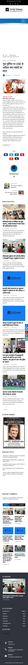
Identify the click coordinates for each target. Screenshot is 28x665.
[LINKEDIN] (17, 154)
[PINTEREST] (22, 154)
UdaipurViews (6, 145)
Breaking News (6, 60)
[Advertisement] (14, 40)
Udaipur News (13, 60)
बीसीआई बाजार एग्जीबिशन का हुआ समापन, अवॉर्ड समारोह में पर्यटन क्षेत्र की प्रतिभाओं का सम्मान (14, 224)
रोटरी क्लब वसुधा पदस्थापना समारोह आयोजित (11, 192)
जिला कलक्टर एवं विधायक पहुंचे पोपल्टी (16, 185)
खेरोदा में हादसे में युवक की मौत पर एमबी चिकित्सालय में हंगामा (19, 537)
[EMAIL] (17, 158)
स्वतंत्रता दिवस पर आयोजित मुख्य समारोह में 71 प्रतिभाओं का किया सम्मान (13, 498)
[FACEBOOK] (6, 154)
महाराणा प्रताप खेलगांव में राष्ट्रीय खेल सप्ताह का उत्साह (20, 555)
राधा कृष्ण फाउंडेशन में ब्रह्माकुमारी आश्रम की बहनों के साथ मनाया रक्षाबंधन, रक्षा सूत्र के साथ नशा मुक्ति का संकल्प (13, 474)
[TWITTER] (11, 154)
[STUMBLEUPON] (11, 158)
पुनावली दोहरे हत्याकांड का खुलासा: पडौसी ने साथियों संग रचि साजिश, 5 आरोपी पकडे (13, 290)
